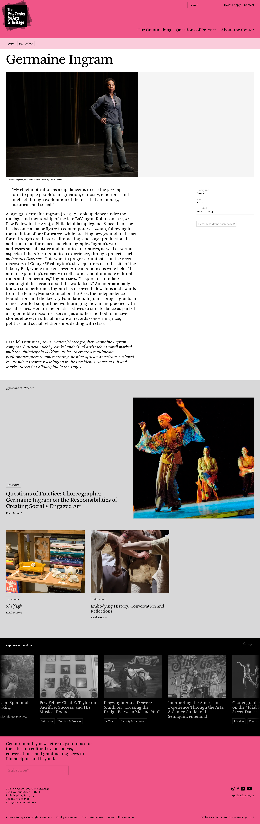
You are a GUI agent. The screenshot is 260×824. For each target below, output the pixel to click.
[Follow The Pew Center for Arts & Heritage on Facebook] (238, 789)
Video (111, 721)
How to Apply (232, 5)
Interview (13, 485)
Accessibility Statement (121, 817)
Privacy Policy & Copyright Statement (29, 817)
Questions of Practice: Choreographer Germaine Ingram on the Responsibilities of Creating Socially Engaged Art (61, 500)
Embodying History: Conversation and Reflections (127, 608)
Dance (200, 193)
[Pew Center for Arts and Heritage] (16, 16)
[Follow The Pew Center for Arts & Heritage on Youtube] (249, 790)
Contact (249, 5)
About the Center (237, 30)
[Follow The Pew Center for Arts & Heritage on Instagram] (233, 790)
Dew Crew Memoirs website (215, 224)
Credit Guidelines (92, 817)
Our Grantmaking (154, 30)
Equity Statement (67, 817)
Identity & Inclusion (133, 721)
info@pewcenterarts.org (21, 802)
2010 (11, 43)
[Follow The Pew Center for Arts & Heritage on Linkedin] (243, 790)
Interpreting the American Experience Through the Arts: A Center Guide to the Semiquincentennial (196, 709)
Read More (13, 513)
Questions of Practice (196, 30)
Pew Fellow (26, 43)
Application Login (242, 795)
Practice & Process (69, 721)
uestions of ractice (21, 388)
